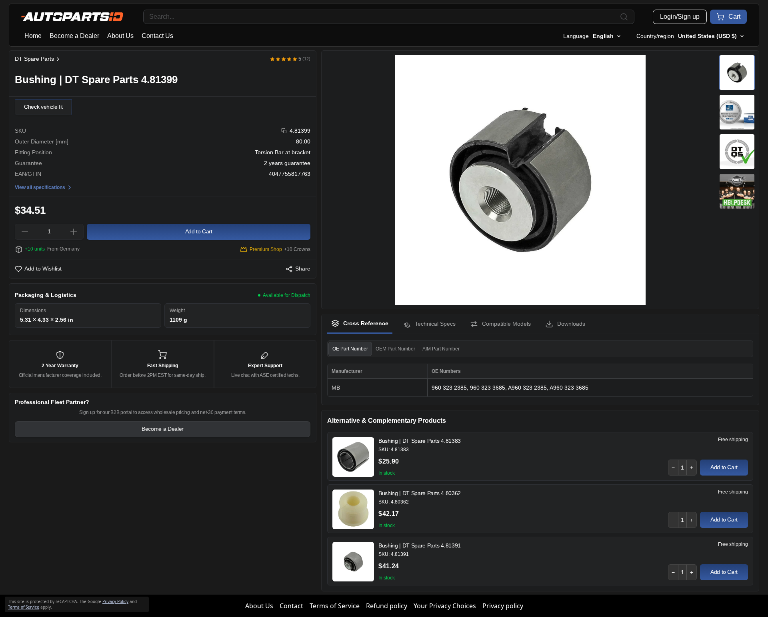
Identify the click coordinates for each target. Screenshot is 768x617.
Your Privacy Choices (445, 605)
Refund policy (386, 605)
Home (33, 35)
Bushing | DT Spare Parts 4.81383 (419, 441)
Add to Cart (724, 467)
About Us (120, 35)
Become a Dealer (74, 35)
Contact (291, 605)
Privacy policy (502, 605)
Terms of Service (335, 605)
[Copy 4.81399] (284, 131)
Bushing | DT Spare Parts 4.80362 (419, 493)
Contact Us (157, 35)
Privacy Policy (115, 601)
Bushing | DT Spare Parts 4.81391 (419, 545)
